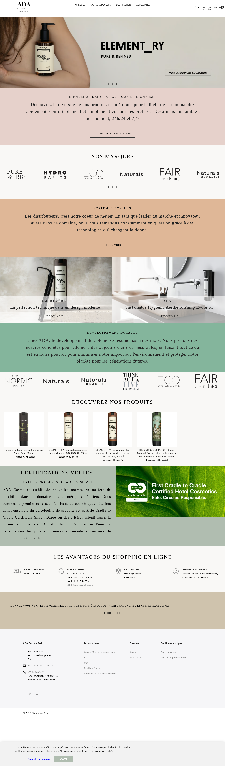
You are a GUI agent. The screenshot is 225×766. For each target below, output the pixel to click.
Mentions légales (92, 668)
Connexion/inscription (112, 133)
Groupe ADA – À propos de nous (99, 652)
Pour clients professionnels (173, 657)
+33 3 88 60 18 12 (36, 672)
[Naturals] (131, 174)
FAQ (86, 657)
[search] (204, 9)
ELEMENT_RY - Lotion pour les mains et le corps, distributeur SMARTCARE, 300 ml (112, 453)
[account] (210, 9)
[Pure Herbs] (17, 174)
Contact (134, 652)
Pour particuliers (168, 652)
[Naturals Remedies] (208, 174)
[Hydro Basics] (55, 174)
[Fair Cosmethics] (170, 174)
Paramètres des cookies (39, 759)
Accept (63, 759)
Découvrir (112, 245)
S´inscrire (112, 613)
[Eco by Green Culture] (93, 174)
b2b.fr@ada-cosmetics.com (80, 585)
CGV (86, 663)
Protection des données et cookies (100, 673)
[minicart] (221, 9)
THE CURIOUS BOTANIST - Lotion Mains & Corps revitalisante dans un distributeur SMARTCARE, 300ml (157, 453)
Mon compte (136, 657)
